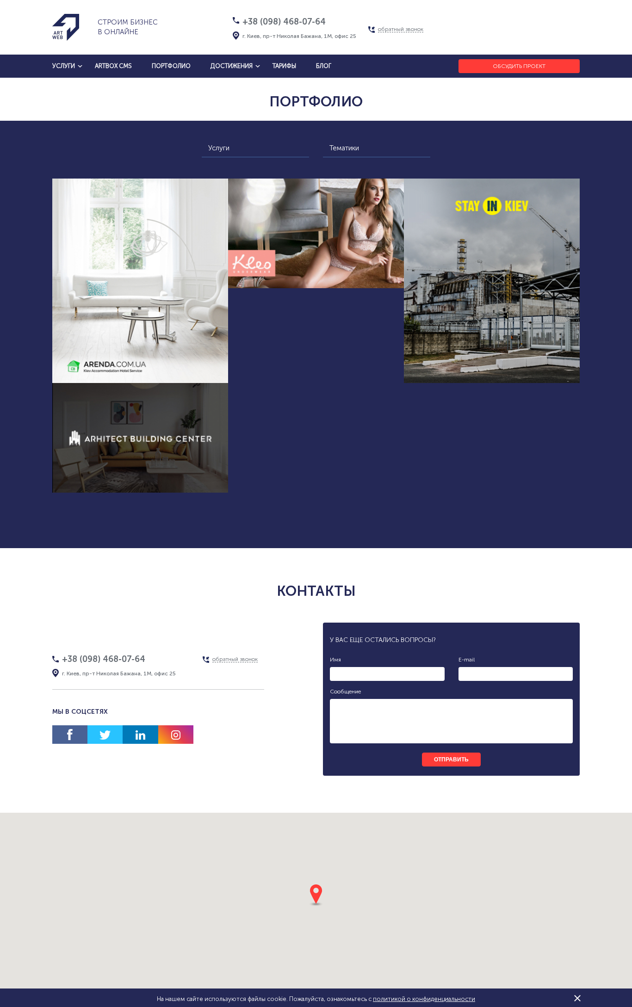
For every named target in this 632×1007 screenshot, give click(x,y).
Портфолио (171, 65)
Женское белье (295, 296)
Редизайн (535, 369)
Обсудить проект (519, 66)
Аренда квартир (175, 352)
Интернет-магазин (281, 278)
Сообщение (345, 691)
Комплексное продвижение (140, 369)
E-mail (467, 659)
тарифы (284, 65)
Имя (335, 659)
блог (323, 65)
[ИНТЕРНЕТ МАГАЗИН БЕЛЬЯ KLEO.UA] (316, 233)
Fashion (348, 296)
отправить (451, 759)
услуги (63, 65)
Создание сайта (106, 352)
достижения (232, 65)
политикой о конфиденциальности (424, 998)
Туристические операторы (492, 352)
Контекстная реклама (468, 369)
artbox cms (113, 65)
